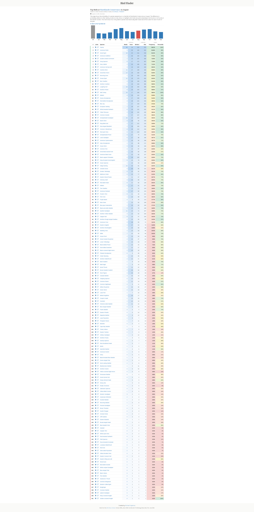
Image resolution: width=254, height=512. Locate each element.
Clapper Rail (103, 216)
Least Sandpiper (104, 137)
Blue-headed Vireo (105, 425)
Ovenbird (102, 301)
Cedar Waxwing (104, 256)
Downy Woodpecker (105, 98)
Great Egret (103, 53)
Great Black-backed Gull (106, 151)
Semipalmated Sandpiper (106, 118)
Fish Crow (102, 196)
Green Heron (103, 290)
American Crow (104, 222)
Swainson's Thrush (105, 478)
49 (126, 47)
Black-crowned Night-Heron (107, 250)
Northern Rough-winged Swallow (108, 219)
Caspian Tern (103, 431)
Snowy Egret (103, 78)
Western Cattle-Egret (105, 484)
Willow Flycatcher (104, 287)
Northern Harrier (104, 369)
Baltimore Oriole (104, 174)
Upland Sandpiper (105, 493)
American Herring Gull (106, 67)
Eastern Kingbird (104, 225)
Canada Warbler (104, 275)
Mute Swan (103, 202)
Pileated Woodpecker (105, 253)
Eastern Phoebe (104, 312)
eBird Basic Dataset (111, 508)
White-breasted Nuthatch (106, 109)
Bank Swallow (103, 261)
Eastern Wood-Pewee (106, 177)
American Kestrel (104, 352)
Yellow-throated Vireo (105, 453)
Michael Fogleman (130, 505)
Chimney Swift (104, 180)
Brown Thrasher (104, 408)
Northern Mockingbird (105, 227)
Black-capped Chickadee (106, 157)
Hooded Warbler (104, 399)
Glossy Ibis (103, 383)
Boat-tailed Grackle (105, 464)
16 (126, 53)
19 (126, 92)
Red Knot (102, 447)
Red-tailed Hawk (104, 182)
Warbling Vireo (104, 230)
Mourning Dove (104, 75)
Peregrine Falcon (104, 321)
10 (126, 165)
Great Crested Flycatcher (106, 239)
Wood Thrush (103, 267)
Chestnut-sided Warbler (106, 304)
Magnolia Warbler (104, 315)
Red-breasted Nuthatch (106, 436)
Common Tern (103, 149)
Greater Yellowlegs (105, 171)
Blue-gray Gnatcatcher (106, 205)
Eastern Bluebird (104, 419)
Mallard (102, 95)
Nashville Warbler (104, 349)
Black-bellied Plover (105, 244)
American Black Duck (105, 154)
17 (126, 72)
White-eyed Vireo (104, 433)
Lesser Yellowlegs (104, 242)
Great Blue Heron (104, 72)
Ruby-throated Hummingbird (107, 160)
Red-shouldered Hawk (106, 343)
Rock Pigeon (103, 273)
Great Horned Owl (105, 377)
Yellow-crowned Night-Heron (107, 371)
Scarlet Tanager (104, 411)
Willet (101, 233)
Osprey (102, 47)
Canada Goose (104, 168)
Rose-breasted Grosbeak (106, 442)
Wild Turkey (103, 92)
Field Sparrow (103, 439)
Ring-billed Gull (104, 123)
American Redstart (105, 191)
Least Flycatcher (104, 318)
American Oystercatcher (106, 140)
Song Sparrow (104, 61)
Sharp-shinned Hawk (105, 380)
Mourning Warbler (104, 402)
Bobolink (102, 323)
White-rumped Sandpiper (106, 467)
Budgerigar (103, 487)
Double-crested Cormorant (107, 58)
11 (126, 70)
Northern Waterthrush (105, 258)
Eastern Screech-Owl (105, 456)
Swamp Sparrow (104, 340)
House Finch (103, 236)
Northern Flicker (104, 89)
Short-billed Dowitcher (106, 247)
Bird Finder (127, 3)
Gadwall (102, 428)
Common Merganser (105, 481)
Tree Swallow (103, 188)
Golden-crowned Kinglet (106, 498)
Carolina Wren (104, 70)
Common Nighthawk (105, 284)
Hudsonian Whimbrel (105, 397)
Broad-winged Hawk (105, 422)
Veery (101, 354)
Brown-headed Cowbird (106, 270)
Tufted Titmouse (104, 112)
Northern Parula (104, 337)
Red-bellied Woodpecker (106, 101)
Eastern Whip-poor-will (106, 459)
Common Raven (104, 281)
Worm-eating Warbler (105, 363)
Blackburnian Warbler (105, 366)
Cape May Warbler (105, 326)
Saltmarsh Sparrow (105, 388)
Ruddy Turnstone (104, 385)
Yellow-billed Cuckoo (105, 391)
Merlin (101, 346)
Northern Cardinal (104, 84)
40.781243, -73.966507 (118, 11)
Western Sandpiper (105, 394)
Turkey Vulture (104, 329)
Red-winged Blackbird (106, 126)
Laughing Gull (103, 86)
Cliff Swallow (103, 416)
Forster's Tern (103, 194)
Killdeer (102, 185)
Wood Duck (103, 462)
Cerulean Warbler (104, 490)
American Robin (104, 50)
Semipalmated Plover (105, 134)
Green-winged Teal (105, 360)
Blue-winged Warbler (105, 306)
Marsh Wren (103, 120)
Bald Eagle (103, 264)
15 (126, 118)
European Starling (105, 106)
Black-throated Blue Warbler (107, 357)
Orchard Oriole (104, 414)
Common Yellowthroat (106, 129)
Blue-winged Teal (104, 470)
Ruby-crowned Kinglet (106, 495)
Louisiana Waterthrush (106, 445)
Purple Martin (103, 199)
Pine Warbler (103, 476)
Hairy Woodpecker (105, 143)
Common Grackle (104, 115)
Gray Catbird (103, 64)
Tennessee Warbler (105, 374)
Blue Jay (102, 103)
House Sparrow (104, 163)
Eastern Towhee (104, 332)
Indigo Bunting (104, 165)
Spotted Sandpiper (105, 211)
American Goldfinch (105, 56)
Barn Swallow (103, 81)
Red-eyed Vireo (104, 132)
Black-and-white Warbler (106, 208)
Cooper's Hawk (104, 298)
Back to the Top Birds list (98, 23)
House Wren (103, 146)
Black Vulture (103, 473)
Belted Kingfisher (104, 295)
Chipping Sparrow (104, 278)
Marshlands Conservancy (110, 10)
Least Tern (103, 292)
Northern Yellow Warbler (106, 213)
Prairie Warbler (104, 309)
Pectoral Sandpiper (105, 405)
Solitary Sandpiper (105, 335)
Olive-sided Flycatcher (106, 450)
